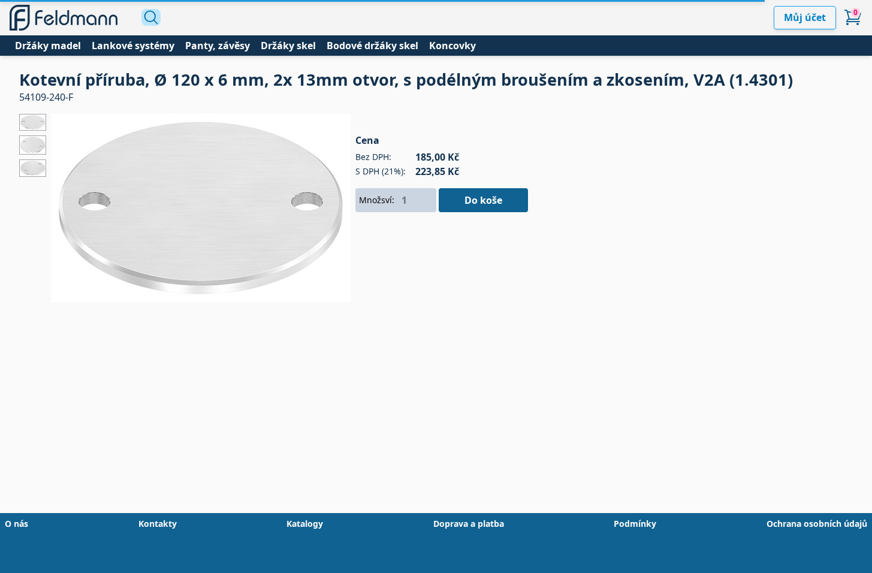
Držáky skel (288, 45)
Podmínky (635, 523)
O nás (16, 523)
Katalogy (304, 523)
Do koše (483, 200)
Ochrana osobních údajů (817, 523)
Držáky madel (48, 45)
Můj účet (805, 17)
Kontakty (157, 523)
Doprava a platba (468, 523)
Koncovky (452, 45)
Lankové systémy (133, 45)
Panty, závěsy (217, 45)
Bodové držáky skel (372, 45)
